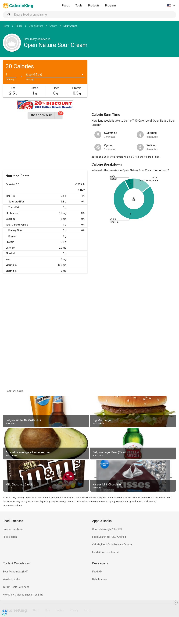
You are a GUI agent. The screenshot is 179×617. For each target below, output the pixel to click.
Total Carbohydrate (17, 224)
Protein (10, 242)
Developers (100, 563)
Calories (11, 184)
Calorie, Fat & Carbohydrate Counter (112, 544)
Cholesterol (12, 213)
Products (93, 5)
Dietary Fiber (15, 230)
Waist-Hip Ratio (11, 579)
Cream (53, 25)
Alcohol (10, 253)
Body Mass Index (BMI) (15, 571)
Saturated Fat (16, 201)
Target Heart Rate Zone (16, 587)
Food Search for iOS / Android (109, 536)
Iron (8, 259)
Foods (66, 5)
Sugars (12, 236)
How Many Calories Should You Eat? (23, 594)
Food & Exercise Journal (105, 552)
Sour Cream (70, 25)
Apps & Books (102, 521)
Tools (79, 5)
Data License (99, 579)
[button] (171, 5)
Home (6, 25)
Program (110, 5)
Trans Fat (13, 207)
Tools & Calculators (16, 563)
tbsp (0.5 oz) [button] (34, 74)
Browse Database (13, 529)
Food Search (10, 536)
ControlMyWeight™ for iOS (107, 529)
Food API (97, 571)
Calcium (10, 247)
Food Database (13, 521)
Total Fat (10, 195)
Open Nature (36, 25)
